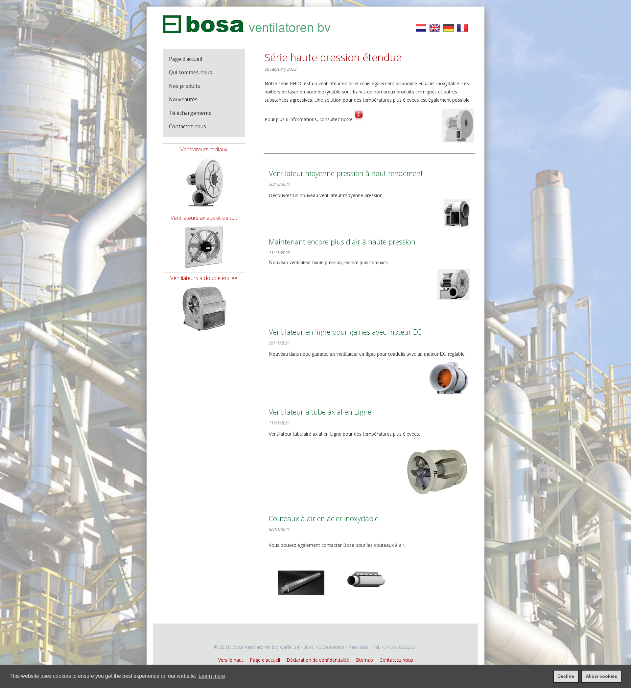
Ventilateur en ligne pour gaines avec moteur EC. (346, 332)
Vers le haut (230, 660)
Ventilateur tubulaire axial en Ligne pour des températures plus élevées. (344, 434)
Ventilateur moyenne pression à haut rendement (346, 173)
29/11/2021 (279, 343)
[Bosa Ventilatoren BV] (246, 37)
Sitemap (364, 660)
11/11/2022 (279, 253)
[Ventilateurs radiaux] (203, 210)
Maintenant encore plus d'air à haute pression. (343, 241)
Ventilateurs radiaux (203, 149)
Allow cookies (601, 676)
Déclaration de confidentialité (318, 660)
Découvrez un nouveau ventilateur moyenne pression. (327, 195)
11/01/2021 (279, 423)
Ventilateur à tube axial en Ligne (320, 412)
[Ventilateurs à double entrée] (203, 334)
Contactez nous (396, 660)
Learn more (212, 676)
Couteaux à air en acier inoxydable (324, 518)
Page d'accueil (265, 660)
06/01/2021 (279, 529)
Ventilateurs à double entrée (203, 278)
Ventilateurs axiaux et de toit (204, 217)
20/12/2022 (279, 184)
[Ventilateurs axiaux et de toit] (203, 270)
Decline (565, 676)
